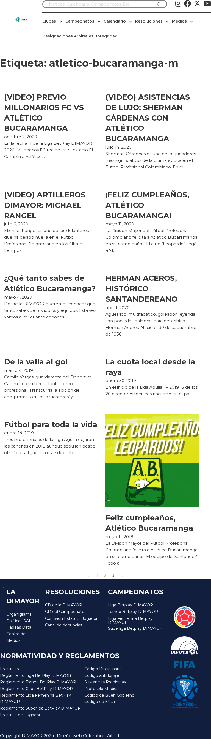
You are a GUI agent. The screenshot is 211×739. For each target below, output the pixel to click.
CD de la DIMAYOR (63, 604)
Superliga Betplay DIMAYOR (135, 628)
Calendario (115, 21)
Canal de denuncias (63, 625)
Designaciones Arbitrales (67, 36)
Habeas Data (18, 627)
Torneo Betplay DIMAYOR (133, 611)
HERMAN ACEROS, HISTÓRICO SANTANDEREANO (141, 289)
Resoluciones (149, 21)
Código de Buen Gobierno (109, 695)
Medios (179, 21)
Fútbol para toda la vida (50, 424)
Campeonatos (79, 21)
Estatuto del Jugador (20, 714)
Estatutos (9, 668)
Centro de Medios (16, 637)
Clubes (49, 21)
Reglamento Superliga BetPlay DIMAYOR (40, 708)
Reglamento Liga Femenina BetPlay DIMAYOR (35, 698)
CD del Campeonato (64, 611)
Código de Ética (99, 701)
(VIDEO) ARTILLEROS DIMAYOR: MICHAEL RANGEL (44, 205)
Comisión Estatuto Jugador (71, 619)
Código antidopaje (101, 675)
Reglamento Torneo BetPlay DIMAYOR (38, 682)
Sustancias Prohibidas (105, 682)
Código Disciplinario (103, 668)
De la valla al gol (36, 361)
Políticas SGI (18, 620)
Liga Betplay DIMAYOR (130, 604)
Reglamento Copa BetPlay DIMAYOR (36, 688)
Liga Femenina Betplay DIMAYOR (130, 621)
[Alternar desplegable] (61, 21)
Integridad (107, 36)
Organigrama (19, 614)
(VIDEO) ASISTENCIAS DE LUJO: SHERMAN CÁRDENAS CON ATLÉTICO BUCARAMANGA (148, 117)
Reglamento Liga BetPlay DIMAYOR (35, 675)
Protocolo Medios (101, 688)
